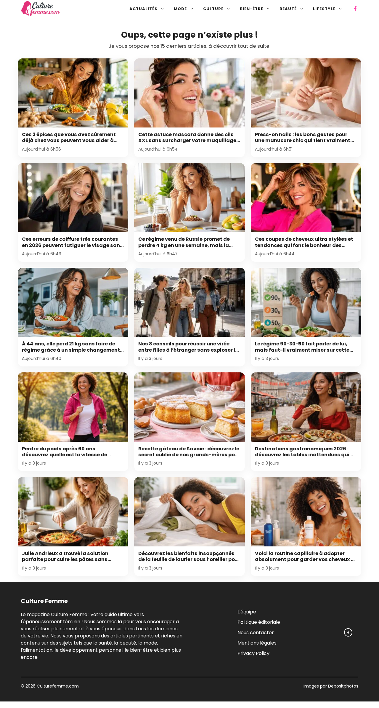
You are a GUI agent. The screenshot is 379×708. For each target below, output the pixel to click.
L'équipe (246, 611)
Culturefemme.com (57, 686)
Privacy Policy (253, 653)
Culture (213, 9)
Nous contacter (255, 632)
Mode (180, 9)
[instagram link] (348, 632)
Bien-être (251, 9)
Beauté (288, 9)
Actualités (143, 9)
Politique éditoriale (258, 621)
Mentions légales (257, 642)
